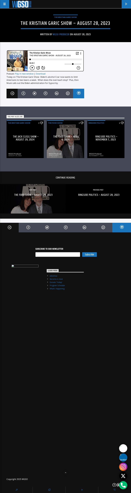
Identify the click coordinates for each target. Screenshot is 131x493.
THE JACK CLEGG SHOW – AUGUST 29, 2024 (26, 138)
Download (40, 73)
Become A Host (56, 279)
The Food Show (55, 123)
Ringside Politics (96, 123)
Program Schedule (57, 285)
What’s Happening (57, 288)
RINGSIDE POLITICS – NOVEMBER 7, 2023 (106, 138)
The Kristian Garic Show (65, 17)
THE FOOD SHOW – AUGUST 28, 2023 (33, 195)
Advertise (53, 276)
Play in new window (24, 73)
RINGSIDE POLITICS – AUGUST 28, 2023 (98, 195)
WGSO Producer (61, 34)
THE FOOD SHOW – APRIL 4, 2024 (66, 138)
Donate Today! (56, 282)
